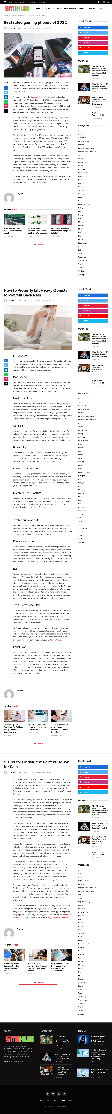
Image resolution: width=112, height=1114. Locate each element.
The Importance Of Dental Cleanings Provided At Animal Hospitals (59, 728)
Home (11, 2)
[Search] (108, 2)
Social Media (47, 8)
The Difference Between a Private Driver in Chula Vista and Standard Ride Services (100, 70)
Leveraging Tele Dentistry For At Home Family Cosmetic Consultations (13, 728)
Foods (81, 8)
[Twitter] (6, 92)
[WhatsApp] (6, 102)
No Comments (24, 28)
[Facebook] (6, 88)
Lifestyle (91, 8)
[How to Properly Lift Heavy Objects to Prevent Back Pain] (38, 327)
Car (79, 155)
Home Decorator (84, 204)
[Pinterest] (6, 106)
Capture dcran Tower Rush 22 (98, 114)
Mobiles (81, 225)
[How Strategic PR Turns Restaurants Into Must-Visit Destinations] (84, 100)
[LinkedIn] (6, 97)
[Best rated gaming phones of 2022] (38, 55)
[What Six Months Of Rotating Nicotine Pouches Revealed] (84, 87)
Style (80, 250)
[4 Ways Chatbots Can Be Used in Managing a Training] (83, 1073)
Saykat (13, 28)
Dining (80, 166)
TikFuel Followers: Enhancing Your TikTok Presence (98, 1039)
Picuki (24, 2)
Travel (80, 264)
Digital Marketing (84, 162)
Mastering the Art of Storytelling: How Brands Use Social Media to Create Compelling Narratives (99, 1055)
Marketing (81, 222)
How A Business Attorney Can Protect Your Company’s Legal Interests (37, 967)
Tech (100, 8)
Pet (79, 236)
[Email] (6, 111)
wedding (81, 274)
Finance (81, 180)
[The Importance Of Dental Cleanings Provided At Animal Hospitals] (61, 716)
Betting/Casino (83, 141)
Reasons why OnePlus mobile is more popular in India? (61, 230)
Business (81, 145)
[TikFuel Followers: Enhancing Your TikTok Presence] (83, 1039)
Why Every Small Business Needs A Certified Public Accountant (11, 967)
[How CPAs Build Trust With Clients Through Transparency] (38, 716)
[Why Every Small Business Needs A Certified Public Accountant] (14, 955)
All (79, 131)
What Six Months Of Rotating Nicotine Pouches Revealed (100, 86)
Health (80, 197)
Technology (82, 257)
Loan (80, 218)
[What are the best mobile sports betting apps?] (14, 219)
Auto (80, 134)
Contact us (42, 2)
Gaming (81, 194)
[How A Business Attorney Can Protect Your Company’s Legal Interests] (38, 955)
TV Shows (81, 271)
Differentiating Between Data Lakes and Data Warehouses (37, 230)
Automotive (82, 138)
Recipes (81, 239)
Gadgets (81, 190)
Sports (80, 246)
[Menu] (5, 2)
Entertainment (70, 8)
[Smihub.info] (16, 8)
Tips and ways (83, 260)
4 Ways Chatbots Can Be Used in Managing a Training (99, 1072)
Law (79, 211)
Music (80, 229)
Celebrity (81, 159)
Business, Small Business (87, 148)
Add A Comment (38, 245)
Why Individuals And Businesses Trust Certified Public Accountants (60, 967)
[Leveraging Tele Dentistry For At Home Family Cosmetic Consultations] (14, 716)
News (58, 8)
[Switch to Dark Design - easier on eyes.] (108, 8)
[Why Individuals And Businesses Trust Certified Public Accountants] (61, 955)
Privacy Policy (32, 2)
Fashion (81, 176)
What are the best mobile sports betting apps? (13, 230)
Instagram (17, 2)
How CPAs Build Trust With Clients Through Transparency (37, 727)
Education (81, 169)
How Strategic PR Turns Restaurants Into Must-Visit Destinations (99, 100)
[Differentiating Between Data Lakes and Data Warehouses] (38, 219)
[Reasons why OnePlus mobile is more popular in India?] (61, 219)
